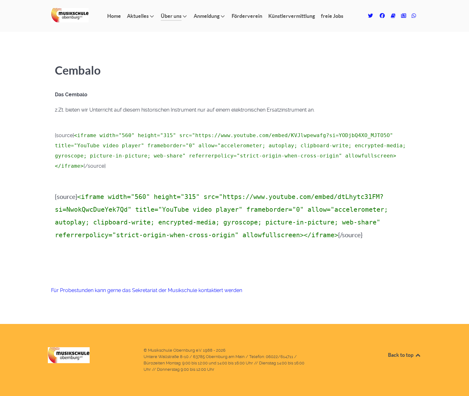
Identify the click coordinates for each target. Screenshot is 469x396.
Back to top (401, 355)
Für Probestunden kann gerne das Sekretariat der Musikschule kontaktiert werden (146, 290)
